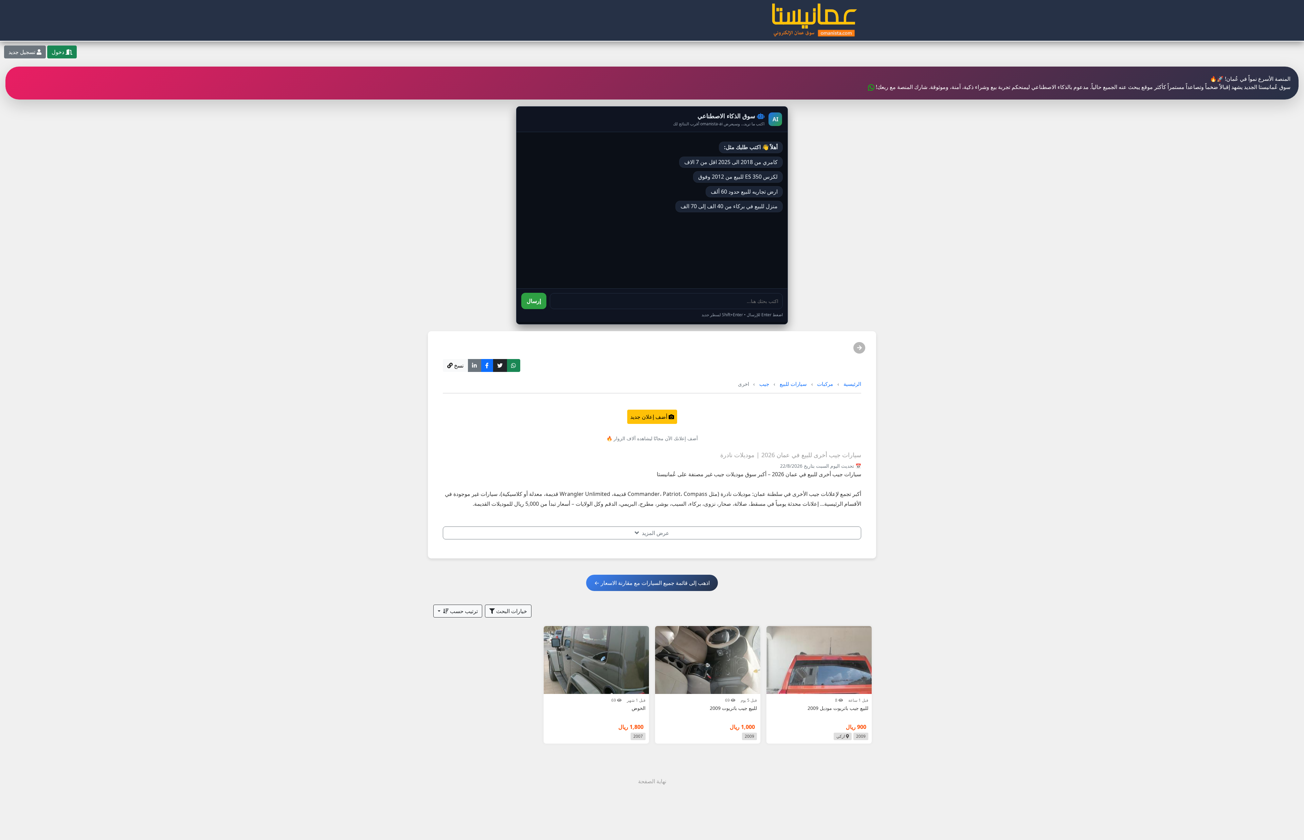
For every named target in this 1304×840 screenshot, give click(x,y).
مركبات (825, 383)
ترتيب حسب (463, 611)
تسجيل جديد (22, 52)
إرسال (534, 301)
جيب (764, 383)
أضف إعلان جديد (649, 417)
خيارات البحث (511, 611)
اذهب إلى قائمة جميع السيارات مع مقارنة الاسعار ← (652, 583)
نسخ (458, 365)
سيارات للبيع (793, 383)
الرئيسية (852, 383)
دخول (59, 52)
